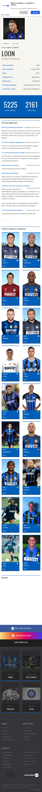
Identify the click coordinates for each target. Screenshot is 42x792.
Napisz (6, 44)
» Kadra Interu (6, 764)
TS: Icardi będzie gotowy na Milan (13, 152)
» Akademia (26, 764)
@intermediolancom (23, 635)
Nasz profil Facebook (23, 628)
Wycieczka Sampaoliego (10, 173)
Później (23, 12)
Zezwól (35, 12)
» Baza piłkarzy (7, 752)
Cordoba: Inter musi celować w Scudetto (16, 186)
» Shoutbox (26, 736)
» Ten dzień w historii (30, 752)
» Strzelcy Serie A (28, 758)
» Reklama (5, 734)
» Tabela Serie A (28, 755)
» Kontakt (5, 728)
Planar (38, 790)
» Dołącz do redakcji (29, 734)
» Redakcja (5, 731)
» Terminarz (5, 758)
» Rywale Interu (7, 755)
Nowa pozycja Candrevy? (10, 165)
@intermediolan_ (21, 642)
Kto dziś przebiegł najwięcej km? (13, 142)
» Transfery (5, 761)
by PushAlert (6, 15)
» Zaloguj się (27, 728)
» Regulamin (6, 736)
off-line (16, 44)
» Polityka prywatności (9, 739)
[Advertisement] (21, 602)
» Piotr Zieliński (7, 767)
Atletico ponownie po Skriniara (12, 127)
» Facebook (27, 739)
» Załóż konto (27, 731)
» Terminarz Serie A (29, 761)
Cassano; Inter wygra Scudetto (12, 210)
